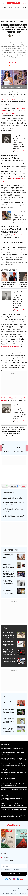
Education (16, 434)
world (12, 436)
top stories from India (12, 432)
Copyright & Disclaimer (20, 888)
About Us (4, 888)
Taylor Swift (18, 235)
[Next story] (27, 448)
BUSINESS (4, 7)
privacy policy (17, 869)
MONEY (11, 7)
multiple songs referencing (10, 346)
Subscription (7, 857)
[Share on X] (12, 62)
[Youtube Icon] (21, 879)
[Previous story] (1, 448)
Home (2, 20)
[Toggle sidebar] (4, 3)
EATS (24, 7)
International (10, 20)
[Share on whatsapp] (18, 62)
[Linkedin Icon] (17, 879)
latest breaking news (17, 427)
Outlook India (9, 429)
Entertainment (7, 434)
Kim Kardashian (6, 448)
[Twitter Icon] (10, 879)
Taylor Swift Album (18, 451)
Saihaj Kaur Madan (19, 151)
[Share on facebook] (9, 62)
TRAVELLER (18, 7)
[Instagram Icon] (14, 879)
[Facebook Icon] (6, 879)
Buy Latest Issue (8, 860)
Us (17, 20)
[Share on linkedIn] (15, 62)
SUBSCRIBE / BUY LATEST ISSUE (14, 873)
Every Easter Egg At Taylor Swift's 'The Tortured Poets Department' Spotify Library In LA (19, 216)
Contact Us (10, 888)
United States (6, 451)
